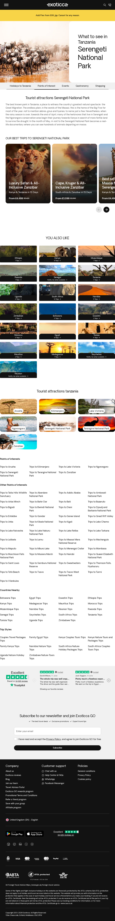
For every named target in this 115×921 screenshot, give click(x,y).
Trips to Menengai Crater (71, 548)
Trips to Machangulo (98, 539)
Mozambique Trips (9, 609)
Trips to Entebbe (8, 516)
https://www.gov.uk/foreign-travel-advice (42, 885)
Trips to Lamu (36, 539)
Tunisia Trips (6, 620)
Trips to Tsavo (36, 572)
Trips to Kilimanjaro (39, 466)
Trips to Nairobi (66, 554)
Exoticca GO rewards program (19, 791)
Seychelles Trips (37, 614)
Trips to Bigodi (7, 507)
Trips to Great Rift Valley (100, 516)
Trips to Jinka (6, 521)
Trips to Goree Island (69, 516)
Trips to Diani (65, 507)
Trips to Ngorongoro (98, 466)
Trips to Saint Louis (9, 563)
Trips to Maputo (8, 548)
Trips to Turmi (95, 572)
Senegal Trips (7, 614)
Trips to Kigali (65, 521)
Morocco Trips (95, 603)
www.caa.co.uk (66, 903)
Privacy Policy (53, 739)
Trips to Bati (65, 501)
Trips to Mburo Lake (39, 548)
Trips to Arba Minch (10, 501)
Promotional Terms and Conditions (21, 795)
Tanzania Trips (95, 614)
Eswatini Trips (66, 598)
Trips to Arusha (8, 466)
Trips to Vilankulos (9, 581)
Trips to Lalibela (8, 539)
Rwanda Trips (95, 609)
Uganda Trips (36, 620)
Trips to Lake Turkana (98, 530)
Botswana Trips (8, 598)
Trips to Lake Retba (68, 530)
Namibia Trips (36, 609)
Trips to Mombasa (97, 548)
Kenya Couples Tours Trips (72, 637)
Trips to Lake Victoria (69, 466)
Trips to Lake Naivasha (11, 530)
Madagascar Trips (38, 603)
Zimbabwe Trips (67, 620)
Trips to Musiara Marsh (41, 554)
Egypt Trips (35, 598)
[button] (57, 747)
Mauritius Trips (66, 603)
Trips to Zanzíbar (67, 472)
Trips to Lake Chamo (98, 521)
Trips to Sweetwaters (70, 563)
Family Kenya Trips (9, 646)
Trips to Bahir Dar (38, 501)
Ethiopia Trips (95, 598)
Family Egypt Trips (38, 637)
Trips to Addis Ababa (70, 492)
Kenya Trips (6, 603)
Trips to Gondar (37, 516)
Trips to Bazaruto (96, 501)
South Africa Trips (68, 614)
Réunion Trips (65, 609)
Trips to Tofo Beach (9, 572)
